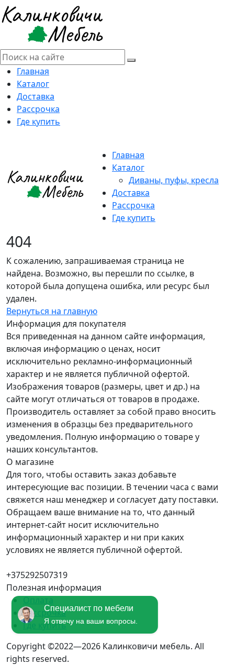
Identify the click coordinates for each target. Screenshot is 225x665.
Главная (33, 71)
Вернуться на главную (51, 311)
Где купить (38, 121)
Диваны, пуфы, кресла (174, 180)
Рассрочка (38, 109)
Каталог (33, 84)
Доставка (35, 96)
